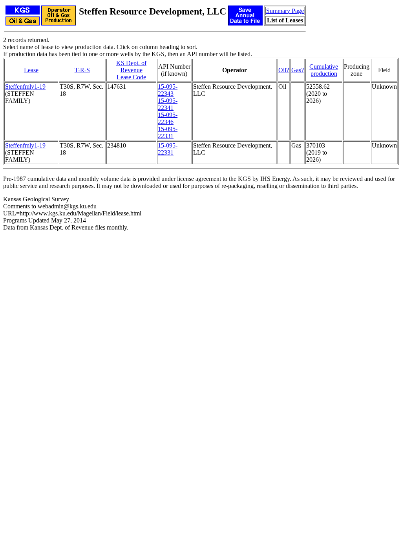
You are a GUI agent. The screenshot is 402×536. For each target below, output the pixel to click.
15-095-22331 (167, 132)
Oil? (283, 70)
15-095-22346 (167, 118)
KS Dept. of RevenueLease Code (131, 70)
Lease (31, 70)
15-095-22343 (167, 90)
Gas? (297, 70)
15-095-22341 (167, 104)
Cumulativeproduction (323, 70)
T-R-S (82, 70)
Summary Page (285, 10)
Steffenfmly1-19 (25, 86)
